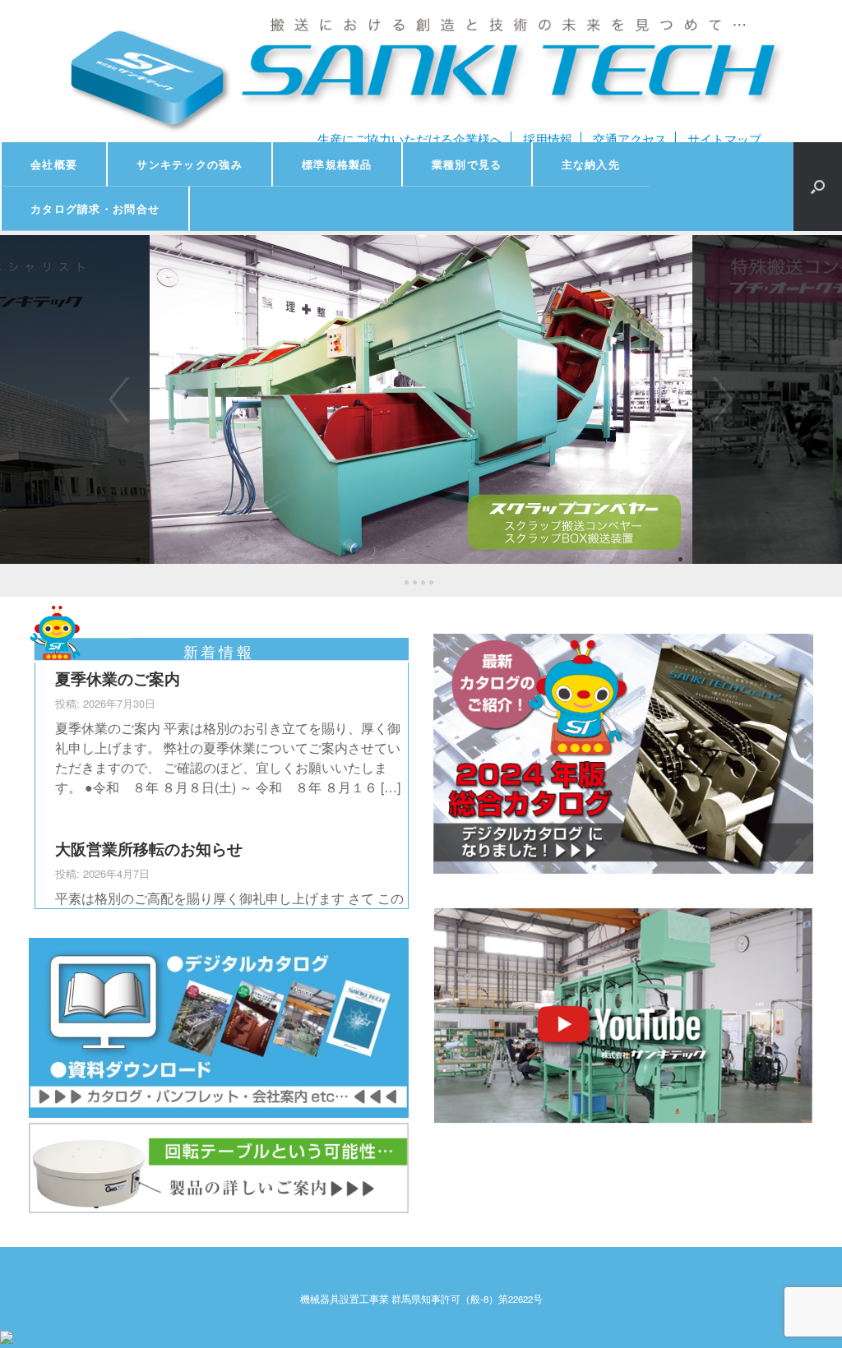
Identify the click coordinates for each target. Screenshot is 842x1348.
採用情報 (547, 138)
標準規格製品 (337, 164)
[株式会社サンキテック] (421, 71)
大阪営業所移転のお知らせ (149, 848)
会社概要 (53, 164)
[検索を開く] (817, 186)
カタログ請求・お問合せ (95, 208)
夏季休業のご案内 (117, 678)
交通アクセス (630, 138)
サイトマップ (724, 138)
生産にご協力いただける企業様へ (409, 138)
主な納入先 (591, 164)
